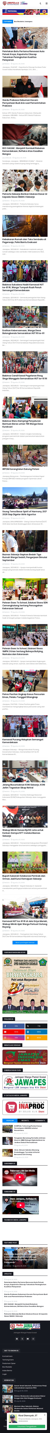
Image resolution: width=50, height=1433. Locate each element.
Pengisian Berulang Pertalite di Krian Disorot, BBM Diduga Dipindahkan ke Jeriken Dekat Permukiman (29, 1140)
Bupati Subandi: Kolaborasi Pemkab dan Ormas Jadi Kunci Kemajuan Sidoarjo (23, 877)
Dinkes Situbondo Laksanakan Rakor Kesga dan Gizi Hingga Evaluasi (29, 1397)
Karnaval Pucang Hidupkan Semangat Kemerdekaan (22, 741)
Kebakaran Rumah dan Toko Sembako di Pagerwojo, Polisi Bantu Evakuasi (24, 241)
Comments (40, 1120)
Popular (10, 1120)
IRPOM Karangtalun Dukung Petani (20, 469)
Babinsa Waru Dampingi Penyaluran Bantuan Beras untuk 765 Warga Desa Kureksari (22, 424)
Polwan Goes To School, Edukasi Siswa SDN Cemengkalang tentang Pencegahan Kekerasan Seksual (25, 605)
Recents (25, 1120)
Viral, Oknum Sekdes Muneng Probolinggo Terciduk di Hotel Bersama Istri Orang (27, 1152)
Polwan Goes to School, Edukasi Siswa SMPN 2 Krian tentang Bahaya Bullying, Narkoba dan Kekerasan (22, 651)
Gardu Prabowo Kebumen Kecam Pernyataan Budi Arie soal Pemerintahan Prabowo (24, 103)
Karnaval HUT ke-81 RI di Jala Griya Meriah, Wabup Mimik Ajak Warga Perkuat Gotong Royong (24, 924)
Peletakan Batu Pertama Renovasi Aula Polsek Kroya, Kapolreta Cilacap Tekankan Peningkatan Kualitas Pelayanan (23, 55)
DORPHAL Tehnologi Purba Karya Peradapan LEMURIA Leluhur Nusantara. (28, 1128)
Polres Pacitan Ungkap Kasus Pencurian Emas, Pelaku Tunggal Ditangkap (23, 696)
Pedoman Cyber (9, 1363)
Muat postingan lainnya (25, 942)
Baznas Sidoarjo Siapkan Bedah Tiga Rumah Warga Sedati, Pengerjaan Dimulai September (24, 557)
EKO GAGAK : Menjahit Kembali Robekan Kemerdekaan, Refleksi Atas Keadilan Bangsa (23, 151)
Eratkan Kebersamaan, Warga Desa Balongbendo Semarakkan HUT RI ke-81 (23, 332)
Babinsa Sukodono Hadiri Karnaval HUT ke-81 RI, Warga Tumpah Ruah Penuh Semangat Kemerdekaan (23, 287)
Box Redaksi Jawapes (23, 21)
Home (6, 1426)
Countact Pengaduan (26, 1426)
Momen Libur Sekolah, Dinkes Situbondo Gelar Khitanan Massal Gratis (28, 1408)
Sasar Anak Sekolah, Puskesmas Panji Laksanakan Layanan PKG (30, 1387)
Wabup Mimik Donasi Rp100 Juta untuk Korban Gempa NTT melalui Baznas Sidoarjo (22, 833)
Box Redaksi (7, 1367)
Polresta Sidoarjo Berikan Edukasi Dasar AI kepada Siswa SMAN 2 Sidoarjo (24, 195)
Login (4, 1374)
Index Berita (7, 1370)
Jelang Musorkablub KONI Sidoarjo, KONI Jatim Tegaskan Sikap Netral (23, 786)
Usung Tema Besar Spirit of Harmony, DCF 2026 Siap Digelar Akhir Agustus (24, 513)
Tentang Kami (8, 1360)
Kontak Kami (7, 1356)
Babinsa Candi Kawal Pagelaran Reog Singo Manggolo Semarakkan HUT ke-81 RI (24, 377)
